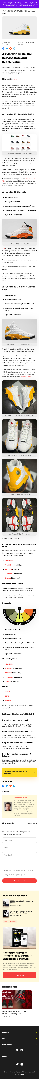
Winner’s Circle (26, 376)
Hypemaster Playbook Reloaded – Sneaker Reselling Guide (21, 912)
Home (4, 10)
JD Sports (8, 569)
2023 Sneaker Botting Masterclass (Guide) (22, 902)
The (3, 248)
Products (5, 1032)
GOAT (7, 696)
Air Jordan (23, 10)
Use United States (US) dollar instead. (21, 4)
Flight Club (8, 700)
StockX (7, 692)
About (4, 1056)
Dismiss (31, 6)
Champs (8, 578)
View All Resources (10, 921)
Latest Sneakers (13, 10)
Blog (3, 1038)
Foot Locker (9, 574)
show (15, 79)
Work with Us (7, 1044)
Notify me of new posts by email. (15, 875)
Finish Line (9, 565)
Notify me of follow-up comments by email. (19, 870)
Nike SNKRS (9, 561)
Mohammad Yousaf (20, 798)
